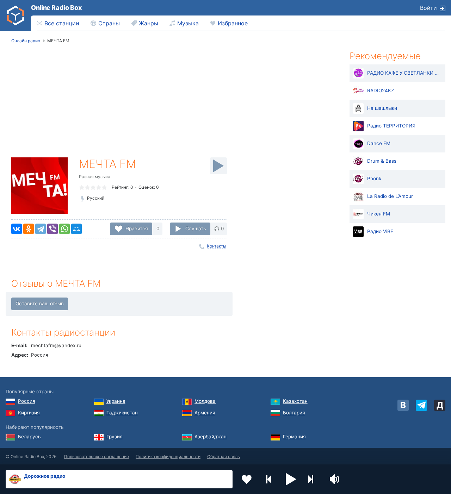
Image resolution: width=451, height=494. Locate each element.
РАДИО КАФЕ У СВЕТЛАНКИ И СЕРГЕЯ (404, 73)
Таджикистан (122, 412)
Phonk (374, 178)
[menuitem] (58, 23)
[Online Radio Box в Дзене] (439, 405)
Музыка (188, 23)
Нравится (136, 228)
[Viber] (52, 229)
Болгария (294, 412)
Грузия (114, 436)
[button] (291, 479)
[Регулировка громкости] (335, 479)
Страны (109, 23)
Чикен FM (378, 214)
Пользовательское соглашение (96, 456)
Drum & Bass (381, 161)
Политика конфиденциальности (168, 456)
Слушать (195, 228)
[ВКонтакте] (16, 229)
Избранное (233, 23)
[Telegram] (40, 229)
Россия (26, 401)
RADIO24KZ (380, 90)
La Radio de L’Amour (390, 196)
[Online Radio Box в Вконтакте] (403, 405)
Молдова (205, 401)
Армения (204, 412)
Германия (294, 436)
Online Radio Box (56, 7)
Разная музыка (94, 176)
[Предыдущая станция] (268, 479)
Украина (115, 401)
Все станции (61, 23)
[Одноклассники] (28, 229)
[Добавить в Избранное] (246, 479)
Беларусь (29, 436)
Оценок (146, 187)
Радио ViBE (380, 231)
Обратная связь (223, 456)
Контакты (216, 246)
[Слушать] (218, 165)
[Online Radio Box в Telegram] (421, 405)
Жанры (148, 23)
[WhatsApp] (64, 229)
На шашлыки (382, 108)
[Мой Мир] (76, 229)
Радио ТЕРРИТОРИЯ (391, 126)
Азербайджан (210, 436)
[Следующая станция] (313, 479)
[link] (15, 15)
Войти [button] (428, 7)
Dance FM (378, 143)
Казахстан (295, 401)
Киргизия (29, 412)
